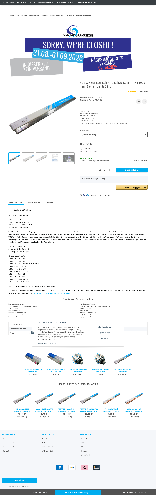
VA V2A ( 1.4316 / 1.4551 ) (95, 100)
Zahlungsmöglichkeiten (10, 443)
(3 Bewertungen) (142, 91)
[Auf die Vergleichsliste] (138, 101)
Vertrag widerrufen (19, 480)
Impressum (42, 343)
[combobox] (114, 134)
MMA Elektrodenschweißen (50, 443)
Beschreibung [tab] (16, 202)
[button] (132, 188)
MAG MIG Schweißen (49, 439)
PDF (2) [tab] (50, 202)
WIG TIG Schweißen (48, 447)
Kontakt (5, 439)
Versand (95, 151)
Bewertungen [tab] (34, 202)
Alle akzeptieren (104, 327)
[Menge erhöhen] (109, 170)
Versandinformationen (10, 447)
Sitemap (83, 447)
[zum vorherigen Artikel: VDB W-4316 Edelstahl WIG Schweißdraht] (145, 15)
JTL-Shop (144, 492)
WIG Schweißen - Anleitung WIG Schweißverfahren (52, 293)
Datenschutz (53, 343)
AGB (82, 443)
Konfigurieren (104, 333)
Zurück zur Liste (14, 15)
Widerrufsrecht (85, 455)
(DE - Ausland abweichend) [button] (101, 161)
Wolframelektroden (48, 451)
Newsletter (6, 451)
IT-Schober (130, 492)
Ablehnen (104, 339)
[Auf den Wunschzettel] (144, 101)
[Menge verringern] (82, 170)
